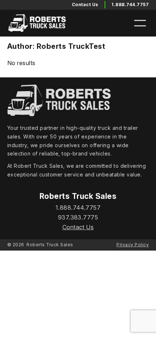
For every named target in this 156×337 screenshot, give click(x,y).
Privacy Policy (132, 244)
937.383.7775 (78, 217)
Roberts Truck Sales (49, 244)
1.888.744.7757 (130, 4)
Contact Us (78, 227)
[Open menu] (140, 23)
